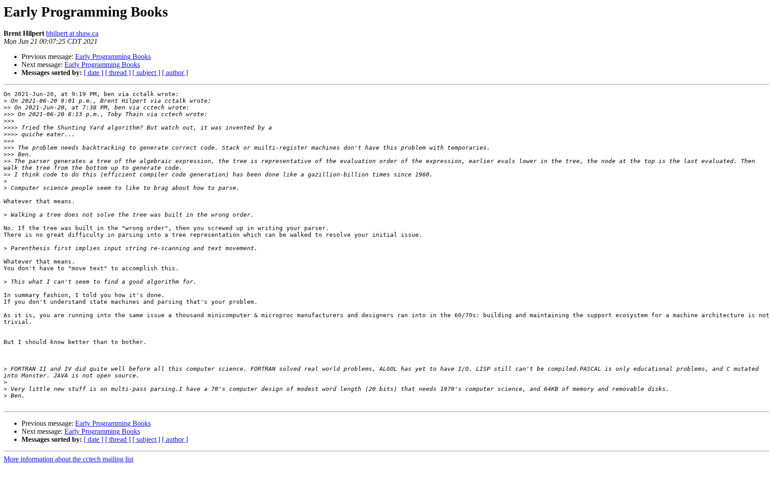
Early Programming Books (113, 56)
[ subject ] (146, 72)
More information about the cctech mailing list (68, 459)
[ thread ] (118, 72)
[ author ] (175, 72)
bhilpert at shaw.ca (72, 33)
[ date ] (93, 72)
